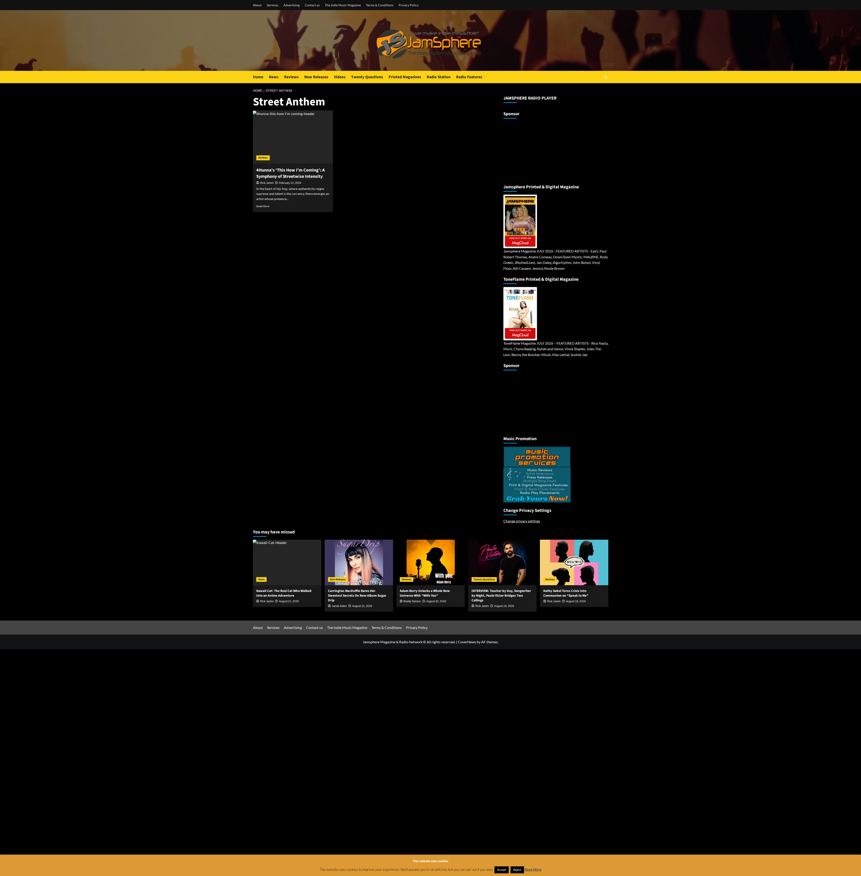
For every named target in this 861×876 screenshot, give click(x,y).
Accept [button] (501, 870)
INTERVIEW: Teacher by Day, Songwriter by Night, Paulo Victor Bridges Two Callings (501, 596)
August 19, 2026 (504, 606)
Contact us (312, 5)
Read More (262, 206)
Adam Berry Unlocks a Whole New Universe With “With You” (425, 593)
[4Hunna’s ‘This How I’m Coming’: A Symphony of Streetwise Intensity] (293, 137)
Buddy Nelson (412, 601)
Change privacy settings (521, 521)
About (257, 5)
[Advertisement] (531, 150)
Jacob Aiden (339, 606)
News (273, 77)
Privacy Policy (409, 5)
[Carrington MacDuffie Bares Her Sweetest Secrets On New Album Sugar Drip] (359, 562)
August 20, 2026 (436, 601)
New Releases (316, 77)
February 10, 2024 (290, 183)
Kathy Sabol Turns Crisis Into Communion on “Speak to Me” (565, 593)
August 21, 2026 (362, 606)
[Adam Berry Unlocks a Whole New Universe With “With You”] (430, 562)
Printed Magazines (405, 77)
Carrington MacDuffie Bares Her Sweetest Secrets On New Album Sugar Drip (357, 596)
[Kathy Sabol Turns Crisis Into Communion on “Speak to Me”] (574, 562)
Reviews (291, 77)
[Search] (605, 77)
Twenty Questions (367, 77)
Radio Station (438, 77)
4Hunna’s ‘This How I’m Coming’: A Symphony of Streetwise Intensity (290, 173)
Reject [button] (517, 870)
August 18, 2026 (576, 601)
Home (258, 77)
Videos (340, 77)
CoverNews (467, 642)
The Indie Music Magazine (343, 5)
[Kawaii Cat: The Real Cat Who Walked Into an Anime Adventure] (287, 562)
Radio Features (469, 77)
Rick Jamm (267, 183)
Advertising (291, 5)
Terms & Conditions (380, 5)
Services (272, 5)
